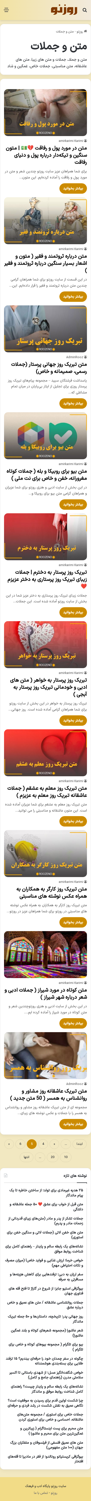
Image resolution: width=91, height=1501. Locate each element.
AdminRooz (74, 357)
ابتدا (80, 1144)
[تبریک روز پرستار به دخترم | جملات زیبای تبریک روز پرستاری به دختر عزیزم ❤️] (45, 536)
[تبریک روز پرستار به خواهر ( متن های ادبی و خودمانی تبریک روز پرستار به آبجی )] (45, 644)
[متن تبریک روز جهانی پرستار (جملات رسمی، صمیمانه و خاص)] (45, 328)
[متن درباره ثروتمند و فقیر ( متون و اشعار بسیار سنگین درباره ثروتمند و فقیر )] (45, 220)
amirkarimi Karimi (71, 141)
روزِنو (80, 31)
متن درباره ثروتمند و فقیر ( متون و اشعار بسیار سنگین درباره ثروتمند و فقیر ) (45, 263)
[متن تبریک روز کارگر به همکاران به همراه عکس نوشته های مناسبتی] (45, 853)
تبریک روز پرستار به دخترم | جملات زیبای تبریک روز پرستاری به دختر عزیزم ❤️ (47, 579)
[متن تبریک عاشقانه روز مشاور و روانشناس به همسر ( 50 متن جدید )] (45, 1055)
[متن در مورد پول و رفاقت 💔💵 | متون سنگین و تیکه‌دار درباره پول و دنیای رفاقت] (45, 112)
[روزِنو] (64, 10)
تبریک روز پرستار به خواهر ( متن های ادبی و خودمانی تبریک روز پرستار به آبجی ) (48, 687)
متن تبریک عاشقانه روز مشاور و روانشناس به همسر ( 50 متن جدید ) (48, 1094)
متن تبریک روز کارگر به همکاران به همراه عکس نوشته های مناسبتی (51, 892)
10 (65, 1157)
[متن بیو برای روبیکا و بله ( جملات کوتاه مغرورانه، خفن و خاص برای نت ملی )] (45, 435)
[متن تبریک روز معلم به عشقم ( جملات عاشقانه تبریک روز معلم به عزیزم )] (45, 752)
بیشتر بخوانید (73, 188)
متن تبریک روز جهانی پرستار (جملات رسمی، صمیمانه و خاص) (49, 368)
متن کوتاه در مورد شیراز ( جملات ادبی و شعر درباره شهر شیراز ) (46, 993)
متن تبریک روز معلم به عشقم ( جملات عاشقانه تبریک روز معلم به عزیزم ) (47, 792)
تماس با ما (41, 1493)
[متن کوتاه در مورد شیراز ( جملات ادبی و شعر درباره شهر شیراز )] (45, 954)
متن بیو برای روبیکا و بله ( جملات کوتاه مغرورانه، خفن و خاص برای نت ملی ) (47, 475)
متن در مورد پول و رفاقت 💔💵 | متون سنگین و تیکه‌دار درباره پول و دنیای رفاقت (46, 155)
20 (52, 1157)
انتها (26, 1157)
